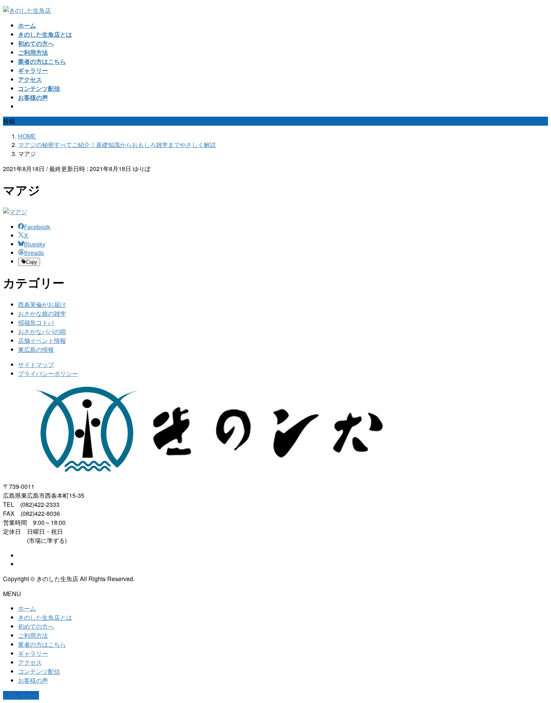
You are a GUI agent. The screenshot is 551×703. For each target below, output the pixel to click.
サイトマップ (36, 364)
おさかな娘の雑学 (42, 313)
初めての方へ (36, 626)
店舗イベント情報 (42, 340)
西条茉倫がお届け (42, 304)
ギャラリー (33, 653)
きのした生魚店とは (45, 617)
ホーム (27, 608)
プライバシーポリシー (48, 373)
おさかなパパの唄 (42, 331)
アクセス (30, 662)
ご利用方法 (33, 635)
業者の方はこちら (42, 644)
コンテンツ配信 (39, 671)
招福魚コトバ (36, 322)
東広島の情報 (36, 349)
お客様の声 (33, 680)
